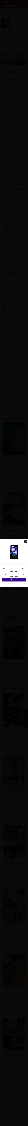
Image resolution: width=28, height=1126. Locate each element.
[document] (14, 563)
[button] (26, 541)
